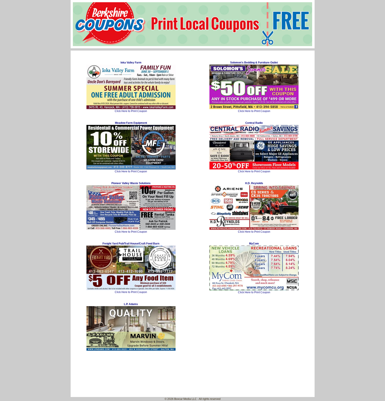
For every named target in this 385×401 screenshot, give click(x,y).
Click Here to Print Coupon (131, 87)
